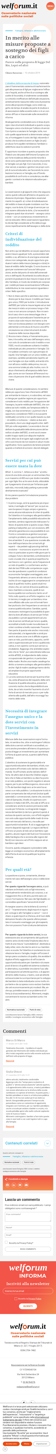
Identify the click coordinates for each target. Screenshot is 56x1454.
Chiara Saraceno (13, 73)
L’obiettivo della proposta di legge (22, 83)
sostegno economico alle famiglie (28, 1017)
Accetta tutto (11, 1444)
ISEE (33, 1015)
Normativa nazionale (16, 1010)
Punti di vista (35, 1010)
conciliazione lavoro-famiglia (17, 1015)
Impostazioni (41, 1444)
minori (39, 1015)
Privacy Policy (25, 1243)
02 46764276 (29, 1382)
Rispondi (10, 1061)
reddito (8, 1017)
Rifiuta (26, 1444)
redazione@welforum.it (28, 1387)
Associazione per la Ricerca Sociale (28, 1365)
